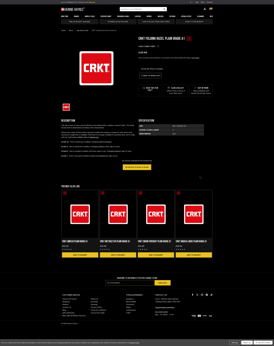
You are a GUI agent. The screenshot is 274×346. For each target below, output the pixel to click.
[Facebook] (192, 294)
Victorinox (130, 304)
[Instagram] (202, 294)
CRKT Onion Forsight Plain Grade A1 (154, 241)
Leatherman (131, 310)
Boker (128, 307)
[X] (197, 294)
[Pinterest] (207, 294)
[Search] (164, 9)
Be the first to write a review (137, 167)
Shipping (66, 302)
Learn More (195, 58)
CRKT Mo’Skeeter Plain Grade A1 (115, 241)
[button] (137, 167)
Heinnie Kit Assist (69, 299)
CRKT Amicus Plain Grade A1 (75, 241)
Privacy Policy (96, 307)
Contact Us (66, 307)
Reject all (247, 342)
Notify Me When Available (152, 69)
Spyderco (130, 299)
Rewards (94, 302)
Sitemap (94, 304)
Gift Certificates (68, 313)
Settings (235, 342)
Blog (202, 2)
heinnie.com (94, 137)
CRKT (128, 313)
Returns (65, 304)
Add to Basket (80, 255)
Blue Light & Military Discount (74, 315)
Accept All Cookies (263, 342)
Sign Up (92, 2)
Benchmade (131, 302)
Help (197, 2)
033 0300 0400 (161, 312)
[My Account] (205, 9)
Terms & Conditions (98, 310)
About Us (94, 299)
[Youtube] (211, 294)
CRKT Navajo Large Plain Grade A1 (191, 241)
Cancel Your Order (98, 313)
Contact (210, 2)
